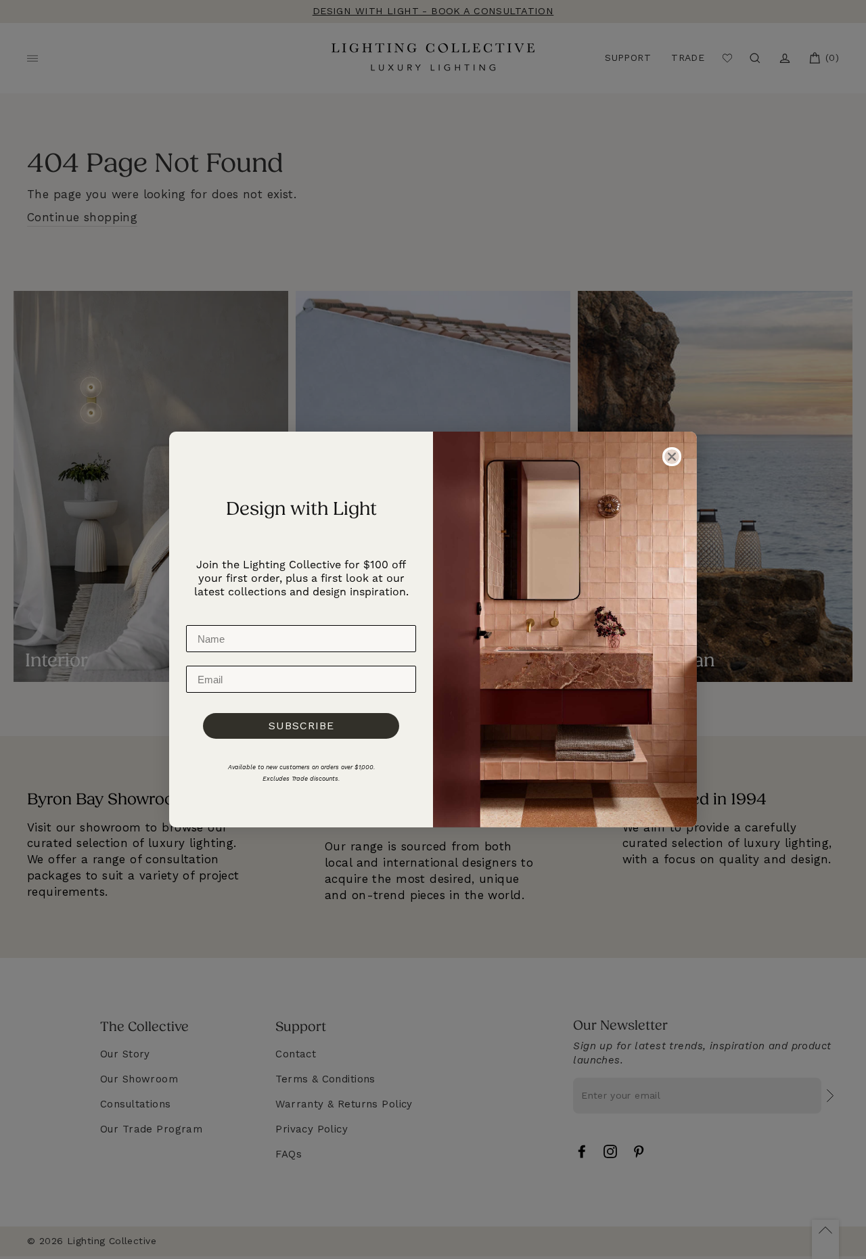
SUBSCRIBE (301, 725)
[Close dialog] (672, 457)
